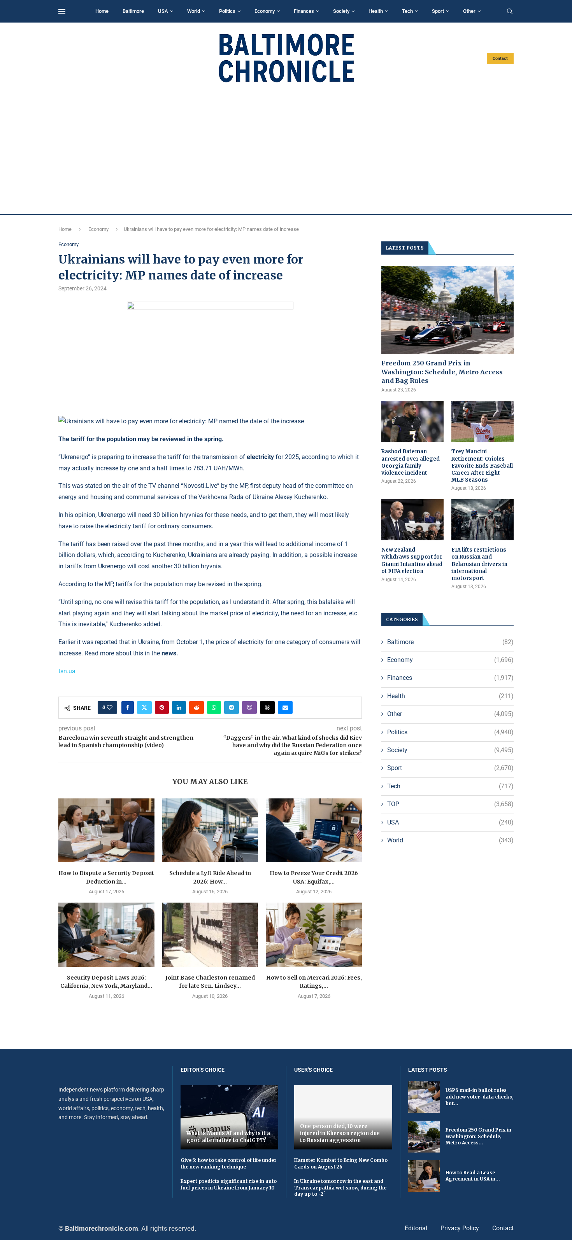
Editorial (416, 1228)
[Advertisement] (286, 148)
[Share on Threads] (267, 707)
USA (163, 11)
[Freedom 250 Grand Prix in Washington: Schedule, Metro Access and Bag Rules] (447, 310)
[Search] (510, 12)
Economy (264, 11)
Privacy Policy (459, 1228)
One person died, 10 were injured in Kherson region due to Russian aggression (340, 1133)
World (193, 11)
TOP (450, 804)
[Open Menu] (61, 11)
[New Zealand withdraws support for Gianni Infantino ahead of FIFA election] (412, 520)
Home (102, 11)
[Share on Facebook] (127, 707)
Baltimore (133, 11)
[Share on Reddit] (196, 707)
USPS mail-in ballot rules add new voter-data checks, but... (479, 1096)
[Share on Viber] (249, 707)
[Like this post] (109, 707)
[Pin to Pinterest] (162, 707)
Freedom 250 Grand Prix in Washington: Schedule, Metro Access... (478, 1136)
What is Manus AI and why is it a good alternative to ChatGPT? (228, 1137)
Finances (304, 11)
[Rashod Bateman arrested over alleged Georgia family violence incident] (412, 421)
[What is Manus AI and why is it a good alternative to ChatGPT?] (230, 1117)
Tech (407, 11)
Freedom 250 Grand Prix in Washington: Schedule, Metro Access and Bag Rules (442, 371)
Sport (438, 11)
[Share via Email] (285, 707)
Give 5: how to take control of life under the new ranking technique (229, 1163)
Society (341, 11)
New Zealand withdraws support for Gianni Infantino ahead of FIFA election (411, 561)
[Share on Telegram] (231, 707)
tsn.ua (66, 671)
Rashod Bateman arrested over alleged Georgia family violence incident (410, 462)
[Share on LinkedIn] (179, 707)
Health (375, 11)
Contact (500, 58)
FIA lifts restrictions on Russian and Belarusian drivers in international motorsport (479, 564)
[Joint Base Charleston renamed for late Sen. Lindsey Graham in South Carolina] (210, 934)
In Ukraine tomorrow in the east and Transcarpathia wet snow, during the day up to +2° (340, 1187)
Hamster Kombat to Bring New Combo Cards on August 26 (341, 1163)
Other (469, 11)
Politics (227, 11)
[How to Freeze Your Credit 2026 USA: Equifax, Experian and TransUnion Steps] (314, 830)
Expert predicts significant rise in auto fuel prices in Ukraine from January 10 (229, 1184)
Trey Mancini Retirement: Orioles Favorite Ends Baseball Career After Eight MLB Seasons (482, 465)
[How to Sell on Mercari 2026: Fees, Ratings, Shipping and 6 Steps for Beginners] (314, 934)
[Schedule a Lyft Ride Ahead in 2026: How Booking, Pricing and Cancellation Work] (210, 830)
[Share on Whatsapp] (214, 707)
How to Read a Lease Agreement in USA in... (473, 1176)
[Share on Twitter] (144, 707)
